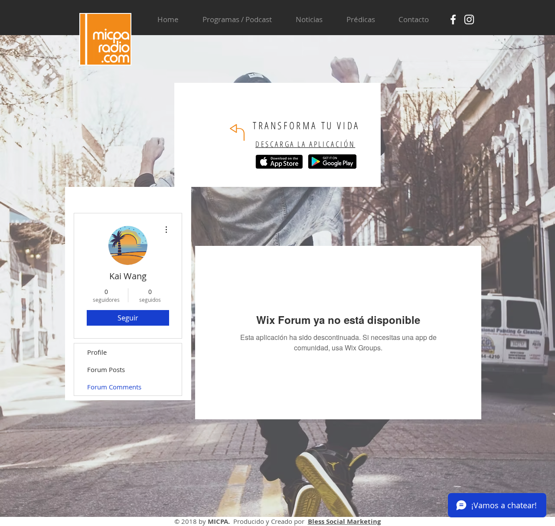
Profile (97, 352)
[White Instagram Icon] (469, 19)
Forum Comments (114, 386)
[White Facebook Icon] (453, 19)
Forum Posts (106, 369)
